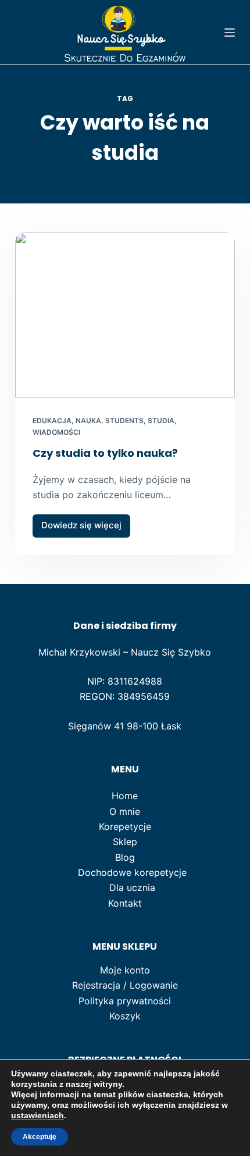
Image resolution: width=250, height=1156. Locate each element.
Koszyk (125, 1016)
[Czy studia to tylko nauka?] (125, 315)
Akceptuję (39, 1137)
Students (124, 420)
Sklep (125, 841)
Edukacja (52, 420)
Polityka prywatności (124, 1001)
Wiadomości (56, 432)
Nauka (88, 420)
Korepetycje (125, 826)
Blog (125, 857)
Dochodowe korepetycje (132, 872)
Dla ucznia (132, 887)
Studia (161, 420)
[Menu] (229, 32)
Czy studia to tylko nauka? (105, 453)
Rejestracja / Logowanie (125, 985)
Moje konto (125, 970)
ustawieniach (37, 1115)
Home (125, 795)
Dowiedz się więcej (81, 528)
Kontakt (125, 903)
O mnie (124, 811)
